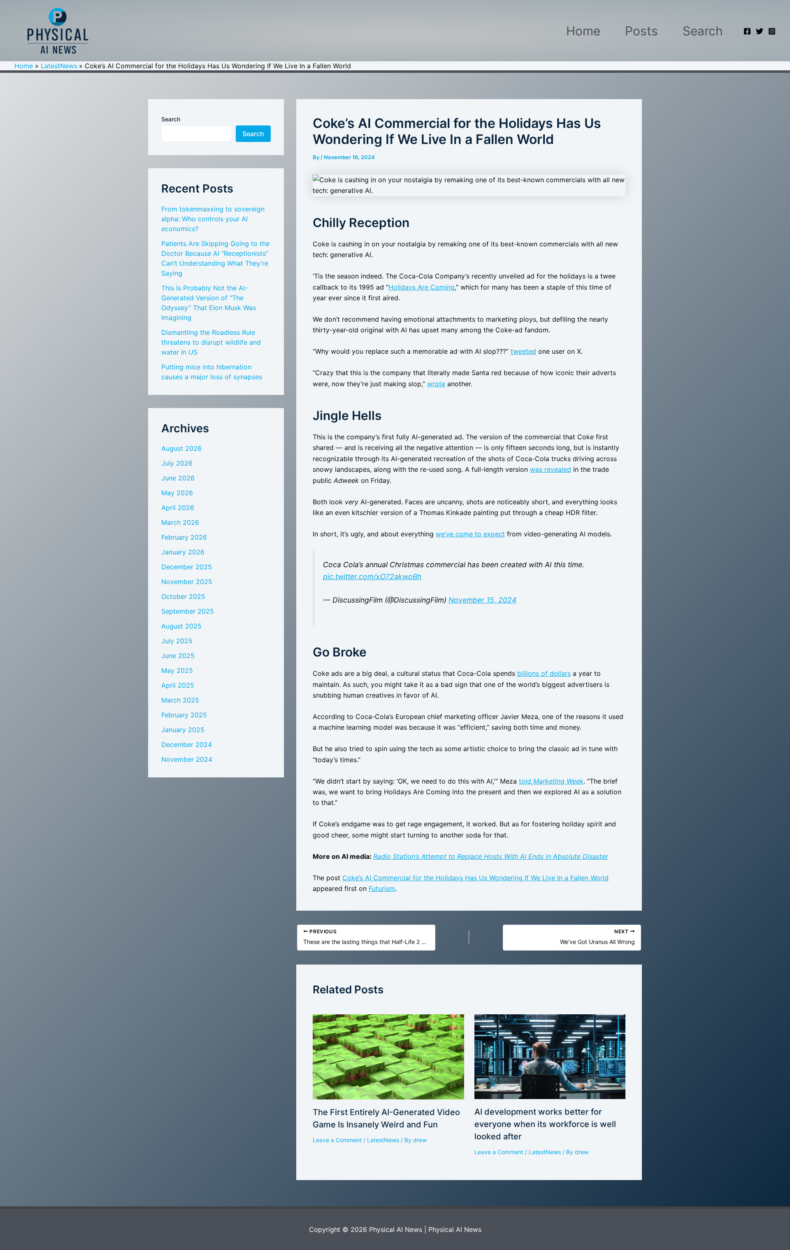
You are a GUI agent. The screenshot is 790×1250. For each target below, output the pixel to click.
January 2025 (182, 730)
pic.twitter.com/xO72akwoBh (372, 576)
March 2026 (180, 522)
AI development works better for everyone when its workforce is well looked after (545, 1124)
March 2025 (180, 700)
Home (583, 30)
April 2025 (177, 685)
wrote (436, 384)
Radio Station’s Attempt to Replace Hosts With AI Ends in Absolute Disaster (490, 856)
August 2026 (181, 448)
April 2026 (177, 507)
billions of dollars (544, 673)
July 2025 (177, 641)
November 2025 (186, 581)
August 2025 (181, 626)
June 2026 (178, 478)
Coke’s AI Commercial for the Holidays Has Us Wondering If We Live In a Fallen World (475, 878)
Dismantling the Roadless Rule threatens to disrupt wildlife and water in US (211, 342)
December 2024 (186, 744)
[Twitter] (759, 31)
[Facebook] (747, 31)
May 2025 (177, 670)
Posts (641, 30)
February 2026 (184, 537)
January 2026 (182, 552)
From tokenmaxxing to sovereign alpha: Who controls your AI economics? (213, 219)
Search (703, 30)
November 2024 (186, 759)
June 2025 (178, 656)
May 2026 (177, 493)
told (551, 781)
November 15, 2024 (482, 600)
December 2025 (186, 567)
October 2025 (183, 596)
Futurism (382, 888)
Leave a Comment (337, 1139)
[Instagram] (772, 31)
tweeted (523, 351)
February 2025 (184, 715)
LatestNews (383, 1139)
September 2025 (187, 611)
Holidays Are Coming (421, 287)
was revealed (550, 469)
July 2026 (177, 463)
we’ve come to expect (470, 534)
